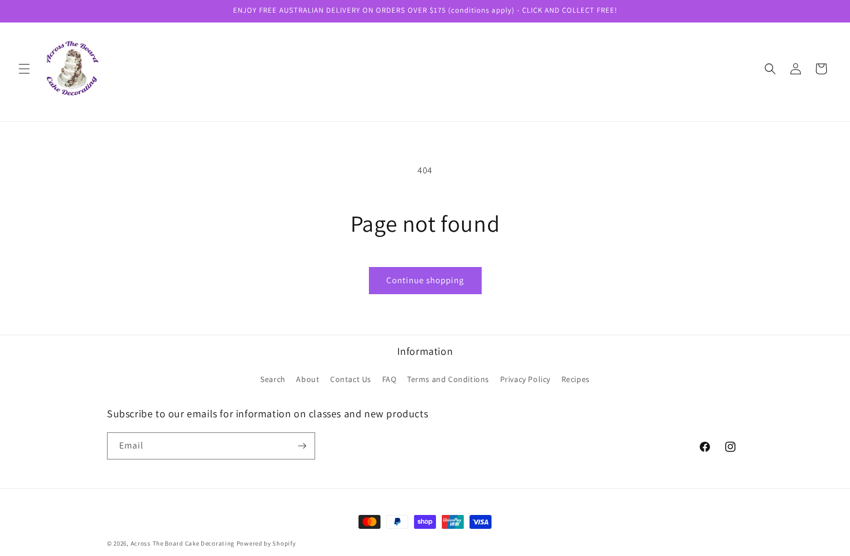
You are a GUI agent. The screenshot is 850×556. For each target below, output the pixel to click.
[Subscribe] (302, 445)
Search (273, 379)
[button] (24, 68)
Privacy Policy (525, 379)
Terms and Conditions (448, 379)
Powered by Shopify (266, 543)
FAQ (389, 379)
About (307, 379)
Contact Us (350, 379)
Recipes (575, 379)
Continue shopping (425, 280)
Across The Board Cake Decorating (183, 543)
